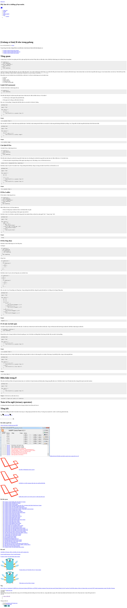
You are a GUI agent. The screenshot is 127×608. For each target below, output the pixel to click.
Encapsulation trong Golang (10, 537)
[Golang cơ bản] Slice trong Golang (12, 520)
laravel (22, 588)
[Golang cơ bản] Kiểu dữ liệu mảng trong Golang (14, 519)
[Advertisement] (63, 28)
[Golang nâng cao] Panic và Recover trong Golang (15, 531)
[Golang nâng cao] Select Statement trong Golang (14, 528)
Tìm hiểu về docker (111, 588)
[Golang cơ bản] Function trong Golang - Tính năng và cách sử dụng (18, 509)
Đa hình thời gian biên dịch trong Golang (13, 539)
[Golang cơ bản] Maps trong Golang (12, 522)
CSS (4, 12)
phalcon (26, 588)
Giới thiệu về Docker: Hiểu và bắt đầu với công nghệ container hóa (15, 552)
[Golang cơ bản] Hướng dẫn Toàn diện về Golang (14, 501)
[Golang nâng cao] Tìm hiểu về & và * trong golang (30, 569)
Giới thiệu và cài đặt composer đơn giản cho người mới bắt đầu (32, 483)
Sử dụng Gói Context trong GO (11, 542)
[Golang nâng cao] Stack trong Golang (12, 535)
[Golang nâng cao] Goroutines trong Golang (13, 525)
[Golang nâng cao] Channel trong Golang (13, 526)
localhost (40, 588)
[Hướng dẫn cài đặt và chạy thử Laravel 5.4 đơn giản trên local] (10, 496)
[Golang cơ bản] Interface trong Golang (12, 523)
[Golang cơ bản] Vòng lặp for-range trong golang (14, 512)
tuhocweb (10, 604)
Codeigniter (9, 588)
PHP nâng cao (31, 588)
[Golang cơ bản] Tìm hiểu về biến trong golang (14, 506)
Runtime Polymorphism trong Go (11, 538)
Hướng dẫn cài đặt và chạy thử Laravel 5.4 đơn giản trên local (32, 496)
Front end (48, 588)
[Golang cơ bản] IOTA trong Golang (12, 524)
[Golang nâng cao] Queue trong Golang (12, 533)
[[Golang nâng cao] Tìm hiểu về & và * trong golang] (10, 569)
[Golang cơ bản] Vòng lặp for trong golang (13, 511)
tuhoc (3, 1)
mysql (90, 588)
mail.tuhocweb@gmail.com (11, 603)
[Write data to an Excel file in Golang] (10, 583)
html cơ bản (3, 588)
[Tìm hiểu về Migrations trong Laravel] (10, 469)
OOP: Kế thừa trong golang (10, 536)
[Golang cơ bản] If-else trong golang (12, 513)
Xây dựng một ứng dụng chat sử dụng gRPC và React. (16, 532)
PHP (4, 15)
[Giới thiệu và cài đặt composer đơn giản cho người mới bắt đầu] (10, 483)
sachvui (67, 588)
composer (44, 588)
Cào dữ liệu (71, 588)
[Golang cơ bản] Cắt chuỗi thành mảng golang (14, 547)
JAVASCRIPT (6, 14)
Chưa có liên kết (6, 596)
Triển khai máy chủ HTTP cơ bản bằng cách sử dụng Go (16, 543)
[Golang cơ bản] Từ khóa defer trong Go (11, 51)
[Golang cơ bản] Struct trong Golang (12, 518)
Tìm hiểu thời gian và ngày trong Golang (13, 541)
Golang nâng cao (85, 588)
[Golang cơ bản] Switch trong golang (11, 50)
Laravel (7, 16)
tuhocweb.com (9, 590)
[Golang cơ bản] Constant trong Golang (12, 510)
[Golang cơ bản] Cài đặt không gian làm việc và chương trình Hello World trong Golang (22, 505)
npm (51, 588)
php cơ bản (18, 588)
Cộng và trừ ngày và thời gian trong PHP (9, 425)
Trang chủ (5, 10)
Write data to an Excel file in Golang (12, 545)
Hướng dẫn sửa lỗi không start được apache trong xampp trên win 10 (64, 456)
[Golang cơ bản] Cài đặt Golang (11, 504)
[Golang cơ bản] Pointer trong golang (11, 52)
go (81, 588)
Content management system (100, 588)
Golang (13, 45)
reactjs (54, 588)
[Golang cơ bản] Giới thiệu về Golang (12, 503)
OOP (93, 588)
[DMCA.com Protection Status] (6, 606)
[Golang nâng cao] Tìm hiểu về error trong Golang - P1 (16, 529)
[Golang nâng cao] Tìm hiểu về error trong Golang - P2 (16, 530)
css (6, 588)
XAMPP (14, 588)
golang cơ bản (77, 588)
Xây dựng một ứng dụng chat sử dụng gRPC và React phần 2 (17, 544)
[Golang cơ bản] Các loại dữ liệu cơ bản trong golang (15, 507)
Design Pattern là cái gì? (60, 588)
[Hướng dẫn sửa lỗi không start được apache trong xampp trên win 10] (25, 456)
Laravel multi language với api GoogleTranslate (10, 554)
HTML (4, 11)
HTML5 (36, 588)
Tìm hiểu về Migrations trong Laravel (26, 469)
